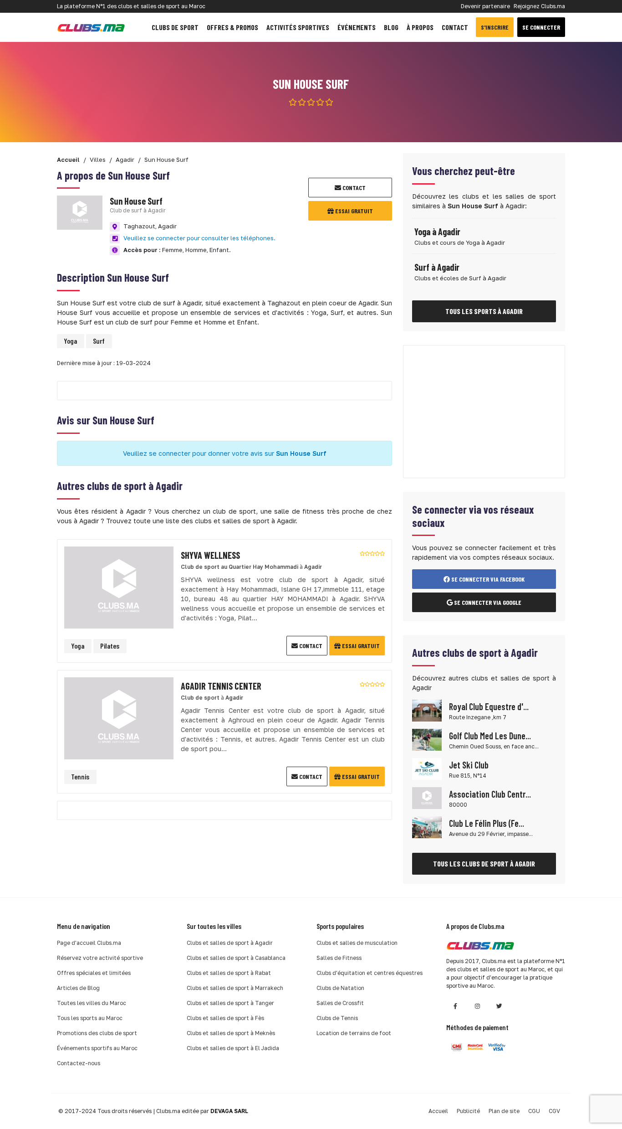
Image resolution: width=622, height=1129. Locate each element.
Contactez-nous (78, 1063)
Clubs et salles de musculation (357, 942)
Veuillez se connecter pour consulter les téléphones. (199, 238)
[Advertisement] (484, 412)
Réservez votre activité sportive (100, 957)
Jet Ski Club (469, 764)
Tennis (80, 776)
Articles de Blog (78, 988)
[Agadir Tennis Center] (118, 717)
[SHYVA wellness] (118, 586)
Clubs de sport (175, 27)
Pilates (109, 645)
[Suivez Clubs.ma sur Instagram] (477, 1006)
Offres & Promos (232, 27)
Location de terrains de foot (353, 1033)
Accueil (438, 1111)
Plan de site (504, 1111)
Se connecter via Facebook (487, 579)
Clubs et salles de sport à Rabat (229, 972)
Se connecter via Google (487, 602)
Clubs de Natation (340, 988)
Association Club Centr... (490, 794)
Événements (356, 27)
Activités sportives (297, 27)
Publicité (468, 1111)
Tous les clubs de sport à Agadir (484, 863)
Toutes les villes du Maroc (91, 1003)
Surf (99, 340)
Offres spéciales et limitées (94, 972)
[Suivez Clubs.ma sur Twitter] (499, 1006)
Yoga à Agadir (437, 231)
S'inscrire (495, 27)
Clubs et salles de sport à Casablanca (236, 957)
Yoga (70, 340)
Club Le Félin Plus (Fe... (486, 823)
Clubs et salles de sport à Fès (225, 1018)
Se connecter (541, 27)
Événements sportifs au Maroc (97, 1048)
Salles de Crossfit (340, 1003)
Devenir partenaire (485, 6)
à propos (420, 27)
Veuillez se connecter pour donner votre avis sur (224, 453)
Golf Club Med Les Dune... (490, 735)
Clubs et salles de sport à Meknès (231, 1033)
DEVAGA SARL (229, 1111)
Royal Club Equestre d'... (489, 706)
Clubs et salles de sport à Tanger (230, 1003)
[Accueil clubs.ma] (91, 27)
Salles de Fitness (339, 957)
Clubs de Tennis (337, 1018)
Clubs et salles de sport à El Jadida (233, 1048)
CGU (534, 1111)
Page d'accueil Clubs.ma (89, 942)
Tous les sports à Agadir (484, 311)
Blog (391, 27)
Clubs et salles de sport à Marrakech (235, 988)
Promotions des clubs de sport (97, 1033)
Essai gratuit (353, 211)
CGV (554, 1111)
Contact (455, 27)
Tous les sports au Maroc (89, 1018)
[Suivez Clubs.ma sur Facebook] (455, 1006)
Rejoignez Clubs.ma (539, 6)
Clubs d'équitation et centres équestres (369, 972)
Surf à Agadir (436, 267)
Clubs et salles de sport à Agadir (230, 942)
